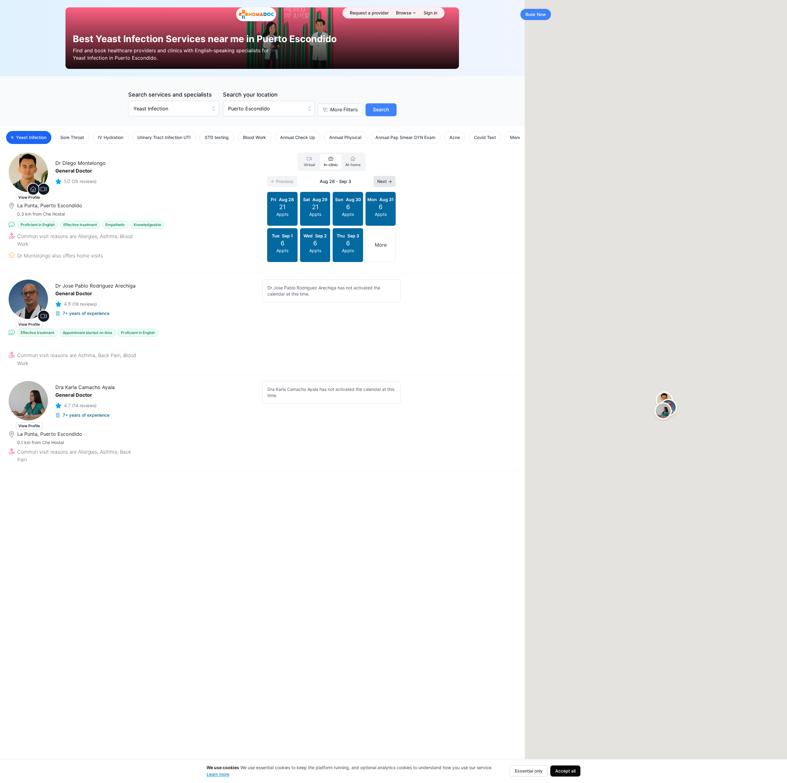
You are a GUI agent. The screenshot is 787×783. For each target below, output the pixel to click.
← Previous (282, 181)
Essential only (529, 770)
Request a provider (369, 12)
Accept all (565, 770)
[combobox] (173, 108)
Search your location (250, 94)
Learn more (218, 774)
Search (381, 109)
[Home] (256, 14)
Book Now (535, 14)
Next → (384, 181)
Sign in (430, 12)
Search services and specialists (170, 94)
